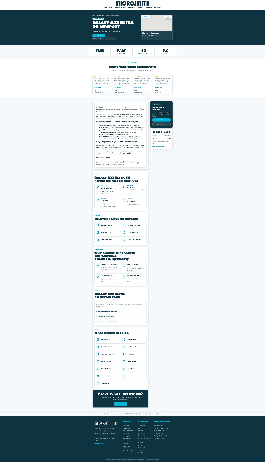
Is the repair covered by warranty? (107, 321)
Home (105, 7)
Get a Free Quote (100, 35)
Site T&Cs (141, 450)
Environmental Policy (144, 438)
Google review (97, 87)
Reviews (140, 428)
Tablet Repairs (126, 443)
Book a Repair (131, 7)
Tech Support (140, 7)
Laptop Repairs (126, 438)
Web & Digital (157, 7)
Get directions (146, 37)
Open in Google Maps (158, 146)
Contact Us (149, 7)
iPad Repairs (126, 428)
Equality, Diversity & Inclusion (144, 441)
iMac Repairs (126, 433)
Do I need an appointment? (105, 302)
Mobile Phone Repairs (126, 446)
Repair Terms (142, 453)
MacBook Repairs (127, 430)
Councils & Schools (120, 7)
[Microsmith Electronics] (132, 3)
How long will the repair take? (106, 316)
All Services (141, 425)
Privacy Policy (142, 445)
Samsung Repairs (100, 15)
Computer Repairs (127, 450)
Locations (141, 430)
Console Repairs (127, 441)
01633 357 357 (133, 414)
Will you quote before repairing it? (107, 311)
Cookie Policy (142, 447)
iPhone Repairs (126, 425)
